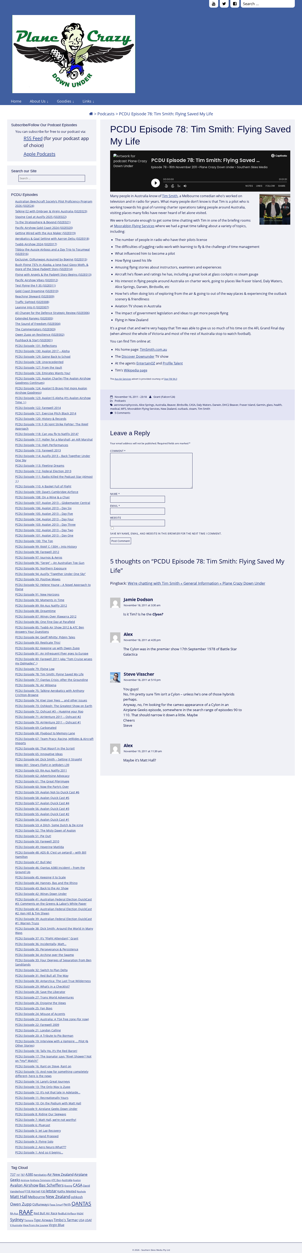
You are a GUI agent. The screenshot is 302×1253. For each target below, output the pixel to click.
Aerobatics (40, 1175)
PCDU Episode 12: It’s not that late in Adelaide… (47, 1092)
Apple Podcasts (39, 154)
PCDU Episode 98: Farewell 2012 (37, 552)
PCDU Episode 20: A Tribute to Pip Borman (44, 1036)
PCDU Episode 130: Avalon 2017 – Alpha (42, 351)
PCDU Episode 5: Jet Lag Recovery (38, 1131)
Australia (67, 1180)
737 (13, 1174)
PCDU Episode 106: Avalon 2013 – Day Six (43, 508)
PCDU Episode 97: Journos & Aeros (38, 557)
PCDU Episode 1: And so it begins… (39, 1152)
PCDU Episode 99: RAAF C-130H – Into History (46, 546)
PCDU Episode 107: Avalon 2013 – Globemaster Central (52, 503)
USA (81, 1220)
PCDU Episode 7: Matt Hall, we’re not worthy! (45, 1120)
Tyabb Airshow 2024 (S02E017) (36, 244)
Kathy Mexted (66, 1191)
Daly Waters (204, 405)
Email (115, 506)
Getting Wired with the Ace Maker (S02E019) (45, 233)
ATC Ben (56, 1180)
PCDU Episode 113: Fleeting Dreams (39, 465)
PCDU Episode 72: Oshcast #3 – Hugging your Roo (49, 711)
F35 (43, 1191)
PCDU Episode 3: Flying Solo (34, 1141)
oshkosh (77, 1197)
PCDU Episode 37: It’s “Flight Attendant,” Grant (46, 938)
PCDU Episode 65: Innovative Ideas (39, 754)
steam (193, 409)
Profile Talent (173, 363)
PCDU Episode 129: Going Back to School (42, 357)
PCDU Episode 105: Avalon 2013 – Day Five (44, 514)
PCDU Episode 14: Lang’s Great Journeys (42, 1081)
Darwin (216, 405)
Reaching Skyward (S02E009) (34, 296)
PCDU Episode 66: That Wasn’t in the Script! (45, 748)
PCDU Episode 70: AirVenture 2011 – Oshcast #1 (48, 722)
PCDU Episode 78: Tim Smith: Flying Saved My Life (49, 674)
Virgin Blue (56, 1225)
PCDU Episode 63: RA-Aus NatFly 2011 (41, 770)
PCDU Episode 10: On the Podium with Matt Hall (48, 1103)
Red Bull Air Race (45, 1213)
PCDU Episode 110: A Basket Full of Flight (43, 486)
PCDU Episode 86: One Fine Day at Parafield (45, 622)
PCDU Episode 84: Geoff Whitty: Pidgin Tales (45, 637)
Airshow (25, 1180)
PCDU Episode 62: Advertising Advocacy (42, 776)
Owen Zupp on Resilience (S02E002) (39, 335)
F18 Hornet (32, 1191)
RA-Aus (14, 1213)
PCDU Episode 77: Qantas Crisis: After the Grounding (51, 680)
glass (270, 405)
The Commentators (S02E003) (35, 329)
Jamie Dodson (138, 599)
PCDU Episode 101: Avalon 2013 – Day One (44, 535)
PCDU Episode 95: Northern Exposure (41, 568)
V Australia (16, 1225)
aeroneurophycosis (126, 405)
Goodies (64, 101)
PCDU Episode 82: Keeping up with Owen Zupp (47, 648)
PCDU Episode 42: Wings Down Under (41, 894)
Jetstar (51, 1190)
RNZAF (80, 1213)
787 (23, 1175)
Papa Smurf (56, 1204)
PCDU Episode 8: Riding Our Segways (40, 1114)
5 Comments (122, 413)
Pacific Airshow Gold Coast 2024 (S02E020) (44, 228)
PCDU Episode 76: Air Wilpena (35, 685)
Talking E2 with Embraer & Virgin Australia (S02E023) (51, 211)
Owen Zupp (21, 1204)
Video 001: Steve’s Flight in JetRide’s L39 (42, 765)
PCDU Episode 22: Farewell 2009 (37, 1025)
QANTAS (81, 1203)
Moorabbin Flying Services (134, 226)
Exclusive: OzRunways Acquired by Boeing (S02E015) (51, 259)
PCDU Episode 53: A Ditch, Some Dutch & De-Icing (49, 825)
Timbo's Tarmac (66, 1220)
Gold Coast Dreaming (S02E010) (36, 291)
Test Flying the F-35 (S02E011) (35, 285)
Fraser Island (247, 405)
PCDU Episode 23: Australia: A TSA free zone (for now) (52, 1019)
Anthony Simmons (40, 1180)
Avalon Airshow (24, 1185)
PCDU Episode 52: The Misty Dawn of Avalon (45, 830)
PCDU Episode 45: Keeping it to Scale (40, 877)
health (278, 405)
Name (115, 494)
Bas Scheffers (51, 1185)
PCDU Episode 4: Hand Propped (37, 1136)
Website (115, 517)
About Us (38, 101)
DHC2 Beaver (230, 405)
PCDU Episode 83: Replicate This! (37, 642)
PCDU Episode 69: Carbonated (35, 728)
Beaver (171, 405)
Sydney (17, 1219)
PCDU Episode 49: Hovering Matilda (39, 847)
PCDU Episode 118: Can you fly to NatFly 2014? (46, 434)
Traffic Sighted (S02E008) (32, 302)
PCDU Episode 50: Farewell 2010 (37, 841)
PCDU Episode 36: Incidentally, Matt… (40, 944)
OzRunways (40, 1204)
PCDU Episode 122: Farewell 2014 (38, 408)
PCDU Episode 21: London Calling (38, 1030)
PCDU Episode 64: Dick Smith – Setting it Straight (48, 759)
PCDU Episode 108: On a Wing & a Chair (42, 497)
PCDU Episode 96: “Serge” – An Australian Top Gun (49, 563)
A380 (29, 1174)
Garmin (260, 405)
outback (183, 409)
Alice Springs (146, 405)
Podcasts (106, 114)
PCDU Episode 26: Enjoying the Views (40, 1003)
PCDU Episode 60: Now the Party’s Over (42, 787)
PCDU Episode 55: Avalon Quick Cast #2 (42, 814)
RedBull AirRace (67, 1213)
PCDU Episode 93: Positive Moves (37, 579)
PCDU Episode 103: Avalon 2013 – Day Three (45, 524)
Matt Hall (18, 1196)
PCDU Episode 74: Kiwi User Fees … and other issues (51, 700)
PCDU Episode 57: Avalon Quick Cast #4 (42, 803)
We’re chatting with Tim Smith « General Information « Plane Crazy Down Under (196, 583)
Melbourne (36, 1197)
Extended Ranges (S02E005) (34, 318)
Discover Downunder (138, 356)
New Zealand (58, 1196)
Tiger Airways (43, 1220)
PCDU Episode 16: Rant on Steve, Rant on (43, 1066)
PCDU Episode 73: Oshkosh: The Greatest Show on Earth (53, 706)
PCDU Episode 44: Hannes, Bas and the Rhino (46, 883)
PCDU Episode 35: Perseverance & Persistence (46, 949)
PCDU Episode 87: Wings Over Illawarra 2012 (45, 616)
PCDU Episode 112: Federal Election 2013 (43, 471)
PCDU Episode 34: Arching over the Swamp (44, 955)
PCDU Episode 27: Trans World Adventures (44, 997)
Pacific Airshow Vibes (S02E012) (36, 280)
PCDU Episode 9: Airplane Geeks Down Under (46, 1109)
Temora (28, 1220)
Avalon (77, 1180)
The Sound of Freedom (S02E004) (37, 324)
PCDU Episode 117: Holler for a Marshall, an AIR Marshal (54, 439)
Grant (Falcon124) (164, 397)
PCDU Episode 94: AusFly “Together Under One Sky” (50, 574)
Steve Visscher (139, 674)
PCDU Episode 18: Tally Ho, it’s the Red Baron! (46, 1051)
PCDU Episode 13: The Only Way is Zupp (42, 1087)
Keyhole (81, 1191)
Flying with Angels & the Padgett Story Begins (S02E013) (53, 275)
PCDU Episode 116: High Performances (41, 445)
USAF (88, 1220)
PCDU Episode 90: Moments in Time (39, 600)
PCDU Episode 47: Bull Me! (33, 862)
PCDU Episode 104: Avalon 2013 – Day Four (44, 519)
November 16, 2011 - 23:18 (131, 397)
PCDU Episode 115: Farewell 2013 (38, 450)
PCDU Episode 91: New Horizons (37, 594)
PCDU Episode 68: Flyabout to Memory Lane (45, 733)
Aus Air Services (123, 378)
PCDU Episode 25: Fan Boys (33, 1008)
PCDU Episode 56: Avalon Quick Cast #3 (42, 809)
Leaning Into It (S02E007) (32, 307)
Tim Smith (170, 196)
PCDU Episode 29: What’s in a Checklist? (42, 986)
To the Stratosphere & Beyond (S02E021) (42, 222)
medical (115, 409)
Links (87, 101)
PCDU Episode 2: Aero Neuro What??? (40, 1147)
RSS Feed (33, 138)
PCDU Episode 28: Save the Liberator (40, 992)
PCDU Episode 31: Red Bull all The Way (41, 976)
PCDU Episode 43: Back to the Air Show (41, 888)
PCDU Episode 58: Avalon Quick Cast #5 (42, 798)
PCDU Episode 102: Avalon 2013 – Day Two (44, 530)
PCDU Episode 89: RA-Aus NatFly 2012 (41, 605)
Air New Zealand (60, 1174)
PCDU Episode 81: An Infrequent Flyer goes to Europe (51, 653)
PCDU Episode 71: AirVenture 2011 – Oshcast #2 (48, 717)
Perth (67, 1204)
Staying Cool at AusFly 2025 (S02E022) (41, 217)
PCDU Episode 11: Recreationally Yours (41, 1098)
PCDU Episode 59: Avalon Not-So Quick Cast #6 (47, 792)
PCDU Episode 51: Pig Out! (33, 836)
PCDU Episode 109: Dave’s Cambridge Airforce (46, 492)
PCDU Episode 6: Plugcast (32, 1125)
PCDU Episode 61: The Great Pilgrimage (42, 781)
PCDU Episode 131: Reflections (36, 346)
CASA (77, 1185)
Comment (118, 451)
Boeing (68, 1185)
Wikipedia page (135, 370)
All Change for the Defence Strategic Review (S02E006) (52, 313)
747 (18, 1174)
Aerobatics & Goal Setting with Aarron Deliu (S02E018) (52, 239)
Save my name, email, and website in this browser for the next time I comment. (166, 533)
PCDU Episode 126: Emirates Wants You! (42, 373)
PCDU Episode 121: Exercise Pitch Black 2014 (45, 413)
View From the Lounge (35, 1225)
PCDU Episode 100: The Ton (34, 541)
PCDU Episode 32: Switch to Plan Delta (41, 970)
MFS (123, 409)
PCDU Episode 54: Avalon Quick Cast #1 (42, 819)
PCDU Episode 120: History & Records (40, 419)
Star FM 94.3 (170, 378)
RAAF (26, 1212)
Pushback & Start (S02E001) (34, 340)
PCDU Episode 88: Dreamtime (35, 611)
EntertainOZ (145, 363)
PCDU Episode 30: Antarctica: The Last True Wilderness (53, 981)
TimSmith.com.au (153, 349)
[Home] (91, 114)
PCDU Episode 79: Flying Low (34, 669)
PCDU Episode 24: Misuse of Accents (40, 1014)
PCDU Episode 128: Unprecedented (39, 362)
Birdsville (182, 405)
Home (16, 101)
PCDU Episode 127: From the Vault (38, 367)
